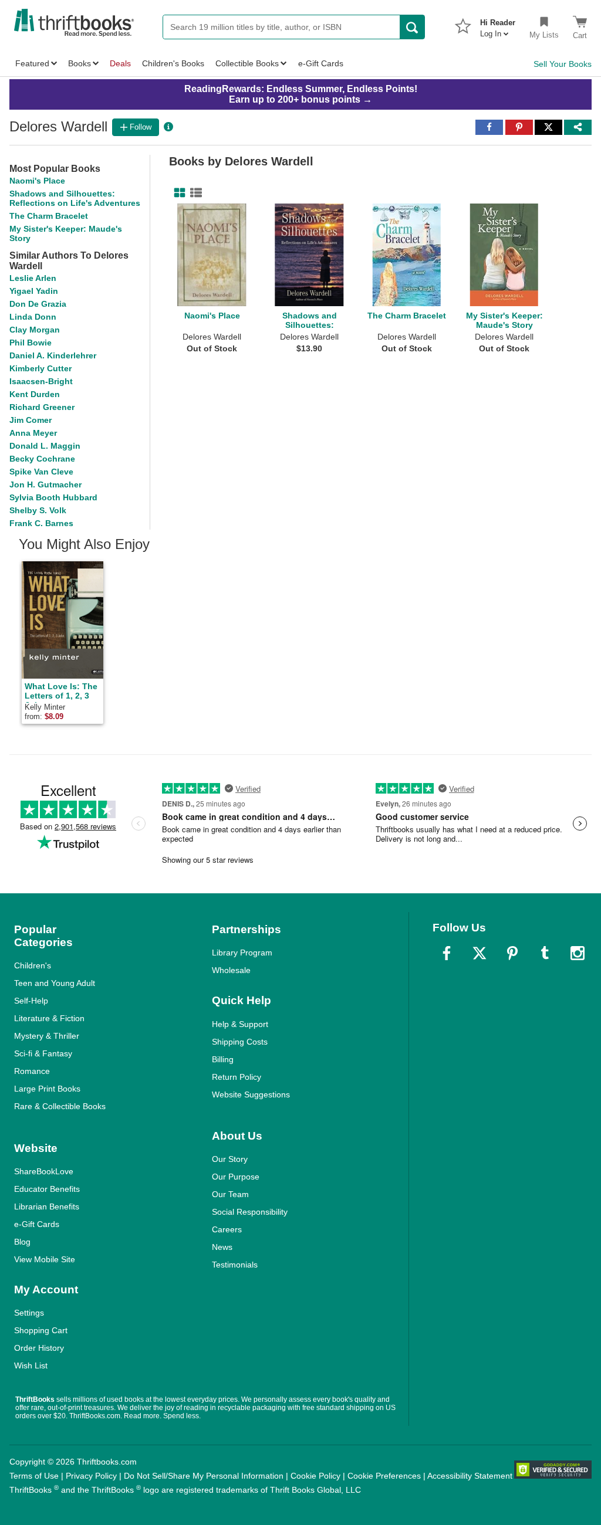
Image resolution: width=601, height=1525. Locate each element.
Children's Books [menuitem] (173, 63)
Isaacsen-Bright (41, 381)
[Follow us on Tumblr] (545, 953)
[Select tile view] (193, 193)
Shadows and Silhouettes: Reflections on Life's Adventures (74, 198)
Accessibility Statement (469, 1475)
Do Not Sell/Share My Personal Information (203, 1475)
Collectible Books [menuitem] (247, 63)
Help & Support (240, 1024)
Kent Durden (34, 394)
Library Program (242, 952)
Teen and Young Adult (54, 983)
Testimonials (235, 1264)
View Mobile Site (44, 1259)
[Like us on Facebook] (447, 953)
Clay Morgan (34, 329)
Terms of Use (34, 1475)
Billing (223, 1059)
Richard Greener (42, 407)
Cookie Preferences (384, 1475)
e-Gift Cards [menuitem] (320, 63)
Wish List (31, 1365)
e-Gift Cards (36, 1224)
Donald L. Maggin (44, 445)
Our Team (230, 1194)
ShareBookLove (43, 1171)
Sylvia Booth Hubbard (53, 497)
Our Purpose (235, 1176)
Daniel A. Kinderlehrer (52, 355)
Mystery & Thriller (46, 1036)
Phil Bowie (30, 342)
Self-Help (31, 1000)
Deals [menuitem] (120, 63)
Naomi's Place (37, 180)
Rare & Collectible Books (60, 1106)
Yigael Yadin (33, 291)
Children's (32, 965)
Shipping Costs (240, 1041)
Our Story (230, 1159)
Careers (227, 1229)
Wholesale (231, 970)
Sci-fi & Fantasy (43, 1053)
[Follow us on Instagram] (577, 953)
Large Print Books (47, 1088)
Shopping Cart (40, 1330)
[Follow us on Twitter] (479, 953)
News (222, 1247)
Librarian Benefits (46, 1206)
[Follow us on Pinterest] (512, 953)
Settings (29, 1312)
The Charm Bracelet (48, 216)
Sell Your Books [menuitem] (563, 64)
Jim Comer (30, 420)
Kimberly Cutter (40, 368)
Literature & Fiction (49, 1018)
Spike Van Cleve (41, 471)
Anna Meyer (33, 433)
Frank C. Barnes (41, 523)
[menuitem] (497, 24)
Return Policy (236, 1077)
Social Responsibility (250, 1211)
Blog (22, 1241)
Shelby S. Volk (37, 510)
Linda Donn (32, 316)
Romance (32, 1071)
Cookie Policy (315, 1475)
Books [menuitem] (79, 63)
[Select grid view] (177, 193)
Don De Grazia (37, 304)
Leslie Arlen (32, 278)
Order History (39, 1348)
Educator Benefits (47, 1189)
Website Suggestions (251, 1094)
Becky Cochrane (42, 458)
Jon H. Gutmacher (45, 484)
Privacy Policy (91, 1475)
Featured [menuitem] (32, 63)
